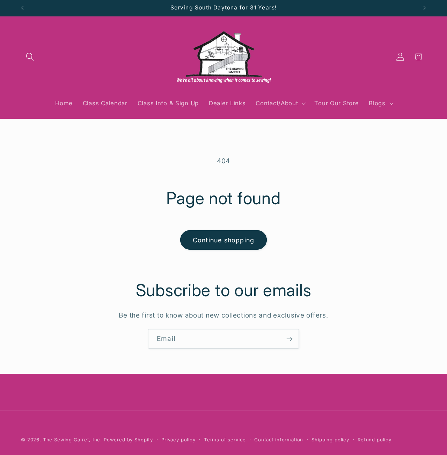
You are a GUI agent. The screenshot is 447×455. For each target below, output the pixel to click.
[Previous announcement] (22, 8)
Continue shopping (223, 240)
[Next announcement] (424, 8)
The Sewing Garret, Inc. (72, 439)
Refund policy (374, 439)
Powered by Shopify (128, 439)
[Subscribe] (289, 339)
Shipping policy (330, 439)
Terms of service (225, 439)
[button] (30, 57)
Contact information (278, 439)
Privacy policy (178, 439)
